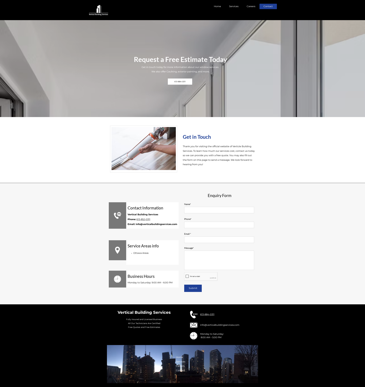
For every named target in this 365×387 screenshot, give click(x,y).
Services (180, 361)
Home (179, 357)
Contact (180, 370)
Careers (180, 366)
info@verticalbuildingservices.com (156, 224)
